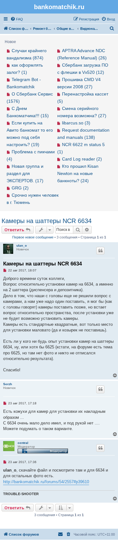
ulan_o (21, 245)
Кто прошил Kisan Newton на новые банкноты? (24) (78, 173)
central (23, 443)
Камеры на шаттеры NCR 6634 (47, 220)
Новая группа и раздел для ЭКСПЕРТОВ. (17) (25, 173)
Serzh (7, 384)
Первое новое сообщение (32, 237)
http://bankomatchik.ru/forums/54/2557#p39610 (46, 481)
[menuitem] (16, 19)
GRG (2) (20, 187)
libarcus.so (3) (76, 122)
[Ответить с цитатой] (100, 250)
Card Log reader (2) (82, 158)
